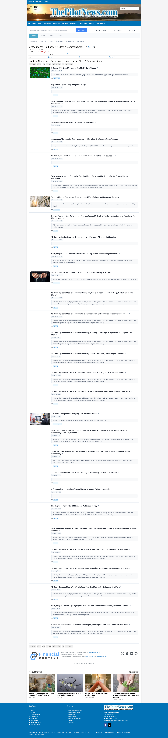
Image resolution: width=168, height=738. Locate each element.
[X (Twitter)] (123, 656)
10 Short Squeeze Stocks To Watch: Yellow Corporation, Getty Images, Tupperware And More (90, 314)
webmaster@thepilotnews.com (118, 720)
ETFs (51, 36)
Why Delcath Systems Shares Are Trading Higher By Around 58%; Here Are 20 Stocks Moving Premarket (89, 177)
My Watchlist (117, 30)
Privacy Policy (89, 656)
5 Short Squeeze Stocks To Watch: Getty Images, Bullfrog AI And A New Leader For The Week (90, 625)
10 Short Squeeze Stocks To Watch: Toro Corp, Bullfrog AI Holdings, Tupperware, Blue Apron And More (91, 334)
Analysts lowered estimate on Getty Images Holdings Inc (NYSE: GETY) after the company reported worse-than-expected (93, 146)
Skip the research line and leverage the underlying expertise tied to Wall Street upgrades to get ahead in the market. (90, 75)
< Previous (32, 64)
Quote (50, 57)
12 (56, 64)
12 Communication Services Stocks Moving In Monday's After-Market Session (84, 237)
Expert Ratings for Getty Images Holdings (69, 85)
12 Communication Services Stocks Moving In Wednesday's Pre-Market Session (85, 472)
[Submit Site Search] (137, 8)
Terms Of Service (101, 656)
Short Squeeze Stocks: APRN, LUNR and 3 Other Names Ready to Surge (81, 272)
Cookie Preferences (39, 734)
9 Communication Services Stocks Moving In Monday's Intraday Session (82, 489)
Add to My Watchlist (64, 54)
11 (53, 64)
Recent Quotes (101, 30)
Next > (71, 64)
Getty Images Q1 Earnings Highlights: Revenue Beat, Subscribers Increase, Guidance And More (91, 606)
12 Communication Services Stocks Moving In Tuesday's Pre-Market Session (83, 156)
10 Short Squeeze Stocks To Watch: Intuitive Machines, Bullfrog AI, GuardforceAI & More (88, 372)
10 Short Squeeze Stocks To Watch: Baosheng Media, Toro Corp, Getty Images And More (88, 354)
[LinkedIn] (132, 656)
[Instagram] (136, 656)
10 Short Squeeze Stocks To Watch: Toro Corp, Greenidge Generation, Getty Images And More (91, 568)
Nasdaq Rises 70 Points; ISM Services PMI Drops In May (75, 506)
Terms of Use (67, 732)
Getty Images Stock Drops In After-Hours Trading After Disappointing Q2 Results (85, 254)
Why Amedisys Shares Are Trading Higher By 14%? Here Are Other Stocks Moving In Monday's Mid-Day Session (94, 529)
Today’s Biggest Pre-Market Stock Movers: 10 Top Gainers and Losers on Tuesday (86, 197)
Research (112, 57)
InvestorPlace (57, 78)
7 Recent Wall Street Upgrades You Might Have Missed (74, 68)
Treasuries (80, 41)
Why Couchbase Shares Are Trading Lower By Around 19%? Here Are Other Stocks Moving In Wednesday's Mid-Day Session (89, 431)
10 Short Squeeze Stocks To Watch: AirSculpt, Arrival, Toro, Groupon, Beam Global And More (90, 549)
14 (63, 64)
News (51, 41)
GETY (91, 46)
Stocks (43, 36)
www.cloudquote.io (94, 652)
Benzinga (56, 95)
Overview (43, 41)
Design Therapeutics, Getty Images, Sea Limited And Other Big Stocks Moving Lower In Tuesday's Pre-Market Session (93, 217)
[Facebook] (127, 656)
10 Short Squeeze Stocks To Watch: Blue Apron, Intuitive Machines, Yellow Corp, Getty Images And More (92, 294)
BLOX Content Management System (111, 732)
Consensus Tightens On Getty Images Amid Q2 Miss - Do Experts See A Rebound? (86, 139)
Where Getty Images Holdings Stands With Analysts (73, 122)
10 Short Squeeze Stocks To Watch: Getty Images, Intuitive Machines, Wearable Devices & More (91, 391)
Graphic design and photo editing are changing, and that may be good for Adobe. (79, 420)
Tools (60, 36)
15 (66, 64)
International (70, 41)
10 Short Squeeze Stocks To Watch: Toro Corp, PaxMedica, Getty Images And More (86, 587)
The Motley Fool (57, 424)
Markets (33, 36)
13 (59, 64)
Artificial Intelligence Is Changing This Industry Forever (75, 414)
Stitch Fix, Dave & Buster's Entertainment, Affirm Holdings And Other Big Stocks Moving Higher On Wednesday (92, 452)
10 (50, 64)
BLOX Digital (127, 732)
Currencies (59, 41)
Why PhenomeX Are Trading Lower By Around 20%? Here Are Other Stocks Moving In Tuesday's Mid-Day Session (93, 102)
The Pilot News (43, 732)
